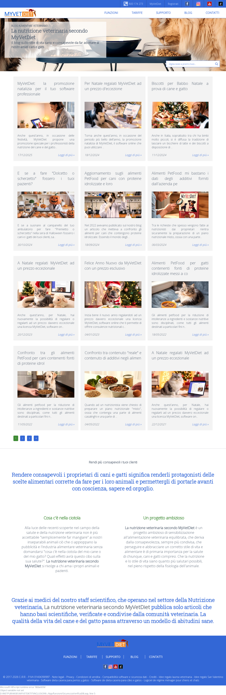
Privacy (70, 677)
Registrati (173, 3)
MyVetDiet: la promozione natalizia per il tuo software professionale (46, 88)
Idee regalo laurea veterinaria (175, 677)
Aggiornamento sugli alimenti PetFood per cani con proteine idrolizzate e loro (113, 178)
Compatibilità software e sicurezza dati (124, 677)
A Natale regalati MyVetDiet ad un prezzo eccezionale (46, 265)
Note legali (58, 677)
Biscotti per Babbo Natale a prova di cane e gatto (180, 86)
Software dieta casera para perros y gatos (65, 680)
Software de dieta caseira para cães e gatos (116, 680)
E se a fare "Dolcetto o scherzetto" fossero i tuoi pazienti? (46, 178)
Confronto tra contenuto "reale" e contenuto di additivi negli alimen (113, 355)
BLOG (188, 13)
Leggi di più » (66, 155)
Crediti (153, 677)
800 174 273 (136, 3)
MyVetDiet (155, 3)
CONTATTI (212, 13)
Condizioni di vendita (88, 677)
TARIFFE (137, 13)
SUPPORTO (163, 13)
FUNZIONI (111, 13)
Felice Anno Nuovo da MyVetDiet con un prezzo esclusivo (113, 265)
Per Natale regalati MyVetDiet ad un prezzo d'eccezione (113, 86)
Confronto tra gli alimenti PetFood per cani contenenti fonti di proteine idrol (46, 358)
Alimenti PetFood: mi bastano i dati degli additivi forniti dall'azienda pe (180, 178)
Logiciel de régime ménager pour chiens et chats (171, 680)
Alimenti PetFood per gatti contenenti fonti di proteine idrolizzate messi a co (180, 268)
